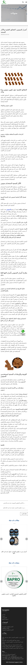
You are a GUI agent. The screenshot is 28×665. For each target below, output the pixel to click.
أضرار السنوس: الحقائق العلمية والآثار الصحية (12, 646)
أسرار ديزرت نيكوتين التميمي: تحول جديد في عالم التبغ (14, 552)
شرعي (3, 614)
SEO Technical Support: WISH (14, 662)
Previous (1, 539)
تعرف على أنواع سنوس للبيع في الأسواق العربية (13, 648)
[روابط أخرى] (26, 2)
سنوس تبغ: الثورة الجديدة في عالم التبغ (11, 640)
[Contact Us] (23, 332)
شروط (3, 616)
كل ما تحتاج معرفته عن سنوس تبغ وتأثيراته (11, 644)
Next (26, 539)
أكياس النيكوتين (5, 628)
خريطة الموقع (5, 619)
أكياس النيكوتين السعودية (7, 629)
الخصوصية (4, 617)
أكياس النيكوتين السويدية (7, 626)
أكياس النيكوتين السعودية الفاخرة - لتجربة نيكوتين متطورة (14, 594)
